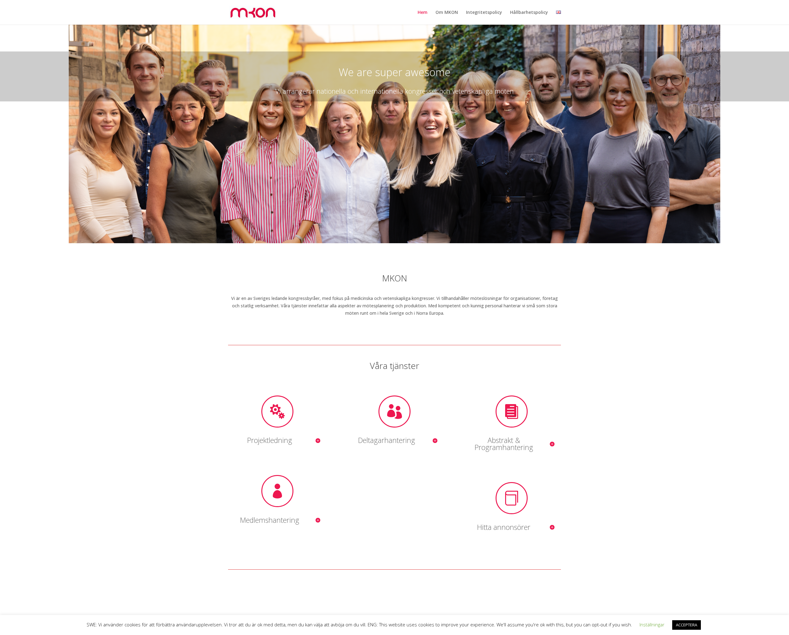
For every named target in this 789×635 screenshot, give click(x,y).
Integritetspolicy (484, 12)
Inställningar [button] (652, 624)
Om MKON (446, 12)
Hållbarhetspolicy (529, 12)
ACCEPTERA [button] (686, 625)
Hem (422, 12)
